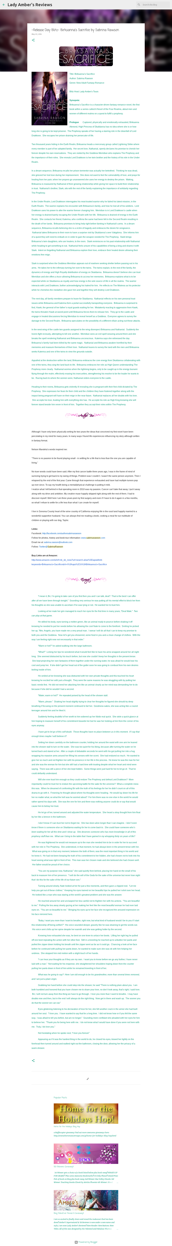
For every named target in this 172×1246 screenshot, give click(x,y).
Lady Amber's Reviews (30, 4)
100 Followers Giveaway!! (64, 1166)
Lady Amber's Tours (89, 91)
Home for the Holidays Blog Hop (67, 1126)
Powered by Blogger (88, 1242)
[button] (33, 40)
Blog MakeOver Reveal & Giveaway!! (69, 1213)
